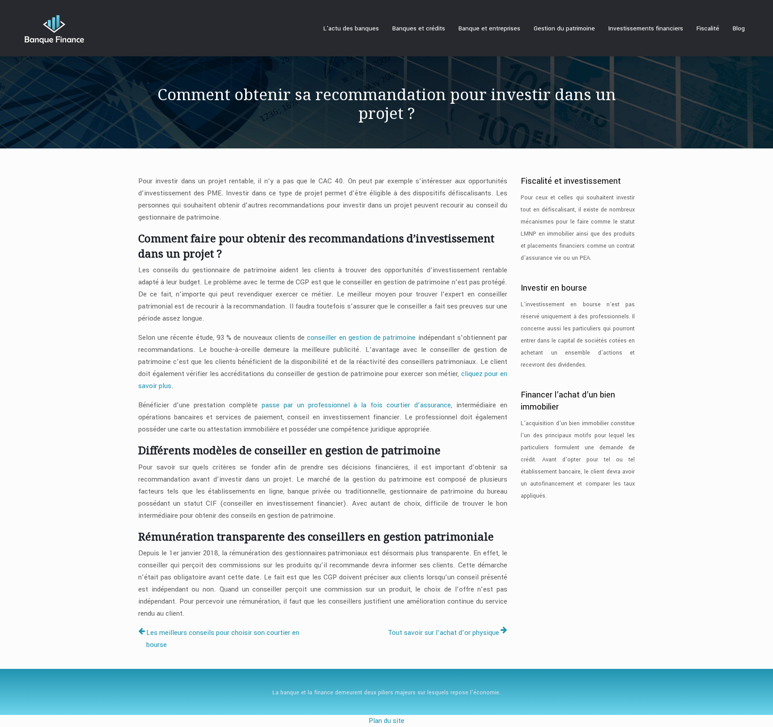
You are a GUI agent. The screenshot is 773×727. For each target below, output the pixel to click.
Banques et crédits (418, 28)
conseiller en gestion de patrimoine (360, 337)
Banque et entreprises (489, 28)
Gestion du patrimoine (564, 28)
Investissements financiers (645, 28)
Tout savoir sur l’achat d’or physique (443, 633)
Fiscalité (708, 28)
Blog (739, 28)
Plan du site (386, 721)
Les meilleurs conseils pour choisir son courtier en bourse (222, 639)
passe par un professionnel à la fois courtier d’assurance (356, 405)
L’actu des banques (351, 28)
